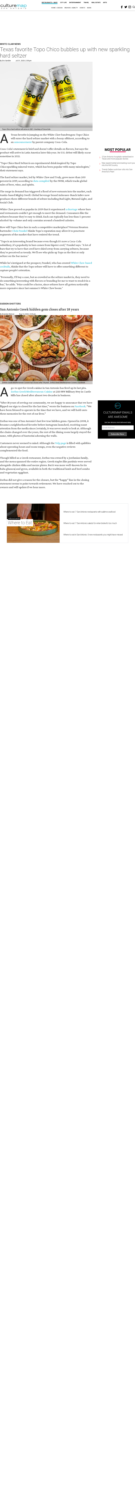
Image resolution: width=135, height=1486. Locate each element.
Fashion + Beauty (71, 8)
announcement (23, 142)
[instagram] (129, 7)
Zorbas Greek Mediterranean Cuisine (32, 391)
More (89, 8)
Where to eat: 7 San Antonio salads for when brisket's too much (90, 523)
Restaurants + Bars (49, 2)
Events (82, 8)
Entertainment (75, 2)
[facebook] (121, 7)
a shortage (72, 209)
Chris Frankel (19, 230)
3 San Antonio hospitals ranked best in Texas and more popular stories (118, 158)
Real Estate (95, 2)
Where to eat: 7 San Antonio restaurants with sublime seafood (89, 512)
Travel (86, 2)
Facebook (80, 406)
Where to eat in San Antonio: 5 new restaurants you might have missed (93, 534)
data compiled (41, 180)
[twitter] (125, 7)
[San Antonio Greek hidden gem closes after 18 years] (46, 349)
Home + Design (56, 8)
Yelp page (60, 443)
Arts (105, 2)
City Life (63, 2)
